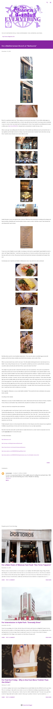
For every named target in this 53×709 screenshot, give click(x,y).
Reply (7, 480)
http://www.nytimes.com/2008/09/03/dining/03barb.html (14, 451)
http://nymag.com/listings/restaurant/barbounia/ (12, 443)
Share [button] (48, 462)
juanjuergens (9, 473)
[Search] (47, 2)
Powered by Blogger (27, 705)
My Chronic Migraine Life (8, 36)
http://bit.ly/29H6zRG (13, 126)
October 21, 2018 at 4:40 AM (19, 473)
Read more (48, 580)
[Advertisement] (26, 511)
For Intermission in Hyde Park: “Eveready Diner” (21, 622)
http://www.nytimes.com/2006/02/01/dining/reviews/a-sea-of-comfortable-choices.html (20, 455)
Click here (8, 478)
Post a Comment (10, 580)
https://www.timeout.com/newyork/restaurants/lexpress (13, 447)
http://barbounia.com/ (6, 439)
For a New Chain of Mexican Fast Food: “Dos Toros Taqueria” (26, 565)
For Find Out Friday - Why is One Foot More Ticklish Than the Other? (25, 681)
